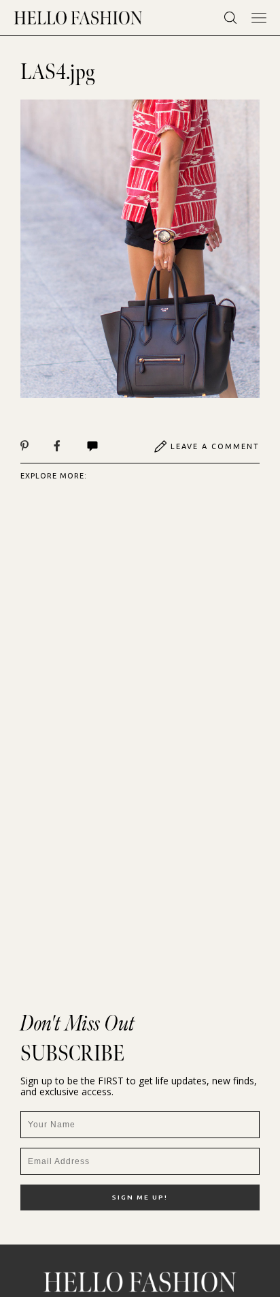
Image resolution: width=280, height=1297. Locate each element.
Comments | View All (107, 446)
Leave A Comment (215, 446)
